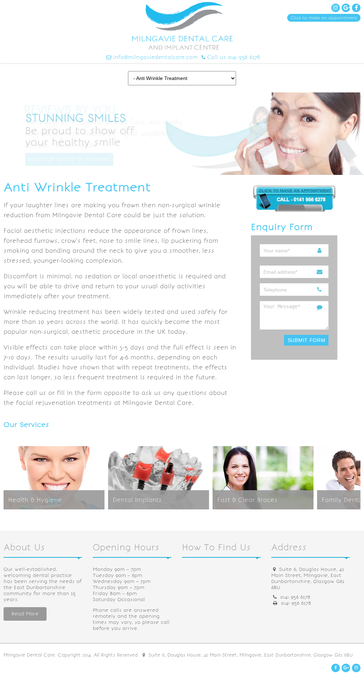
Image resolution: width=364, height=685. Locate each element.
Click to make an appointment (324, 17)
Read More (25, 614)
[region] (182, 133)
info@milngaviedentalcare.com (155, 57)
